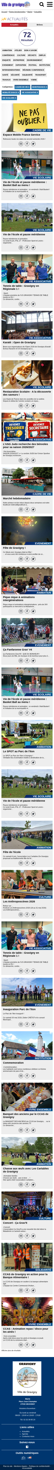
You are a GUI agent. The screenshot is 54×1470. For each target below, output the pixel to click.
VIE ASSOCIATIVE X (30, 93)
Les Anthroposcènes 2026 (19, 901)
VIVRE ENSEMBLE (20, 80)
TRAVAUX (6, 80)
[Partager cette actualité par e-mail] (21, 144)
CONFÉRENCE (8, 55)
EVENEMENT (7, 65)
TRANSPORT (40, 75)
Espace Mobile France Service (21, 134)
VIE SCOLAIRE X (9, 98)
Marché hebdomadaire (17, 498)
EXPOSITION (21, 65)
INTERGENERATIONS (11, 70)
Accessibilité (27, 1468)
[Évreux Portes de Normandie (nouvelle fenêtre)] (23, 1459)
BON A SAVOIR (30, 50)
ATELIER (18, 50)
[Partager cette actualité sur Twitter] (33, 144)
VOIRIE (34, 80)
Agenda (25, 1434)
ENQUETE (6, 60)
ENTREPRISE (18, 60)
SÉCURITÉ (15, 75)
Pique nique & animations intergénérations (19, 599)
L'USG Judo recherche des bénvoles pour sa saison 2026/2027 (25, 446)
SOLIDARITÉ (27, 75)
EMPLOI (42, 55)
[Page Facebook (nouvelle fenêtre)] (27, 1448)
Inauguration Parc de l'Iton (19, 1009)
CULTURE (21, 55)
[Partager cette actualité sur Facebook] (27, 144)
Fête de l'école (12, 852)
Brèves (40, 25)
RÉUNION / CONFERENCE (33, 70)
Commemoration (13, 1062)
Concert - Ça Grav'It (15, 1222)
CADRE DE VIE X (22, 87)
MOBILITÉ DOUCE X (10, 93)
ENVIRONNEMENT (34, 60)
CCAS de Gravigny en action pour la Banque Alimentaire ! (25, 1276)
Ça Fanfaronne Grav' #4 (17, 649)
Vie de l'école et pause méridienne (24, 234)
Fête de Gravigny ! (14, 547)
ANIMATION (7, 50)
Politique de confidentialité (39, 1466)
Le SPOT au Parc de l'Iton (18, 751)
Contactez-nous (28, 1436)
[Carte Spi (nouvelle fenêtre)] (29, 1459)
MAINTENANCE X (39, 87)
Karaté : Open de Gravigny (19, 342)
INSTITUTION (44, 65)
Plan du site (7, 1466)
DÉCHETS (32, 55)
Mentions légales (20, 1466)
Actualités (14, 25)
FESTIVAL (33, 65)
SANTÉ (5, 75)
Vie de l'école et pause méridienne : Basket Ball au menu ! (25, 184)
